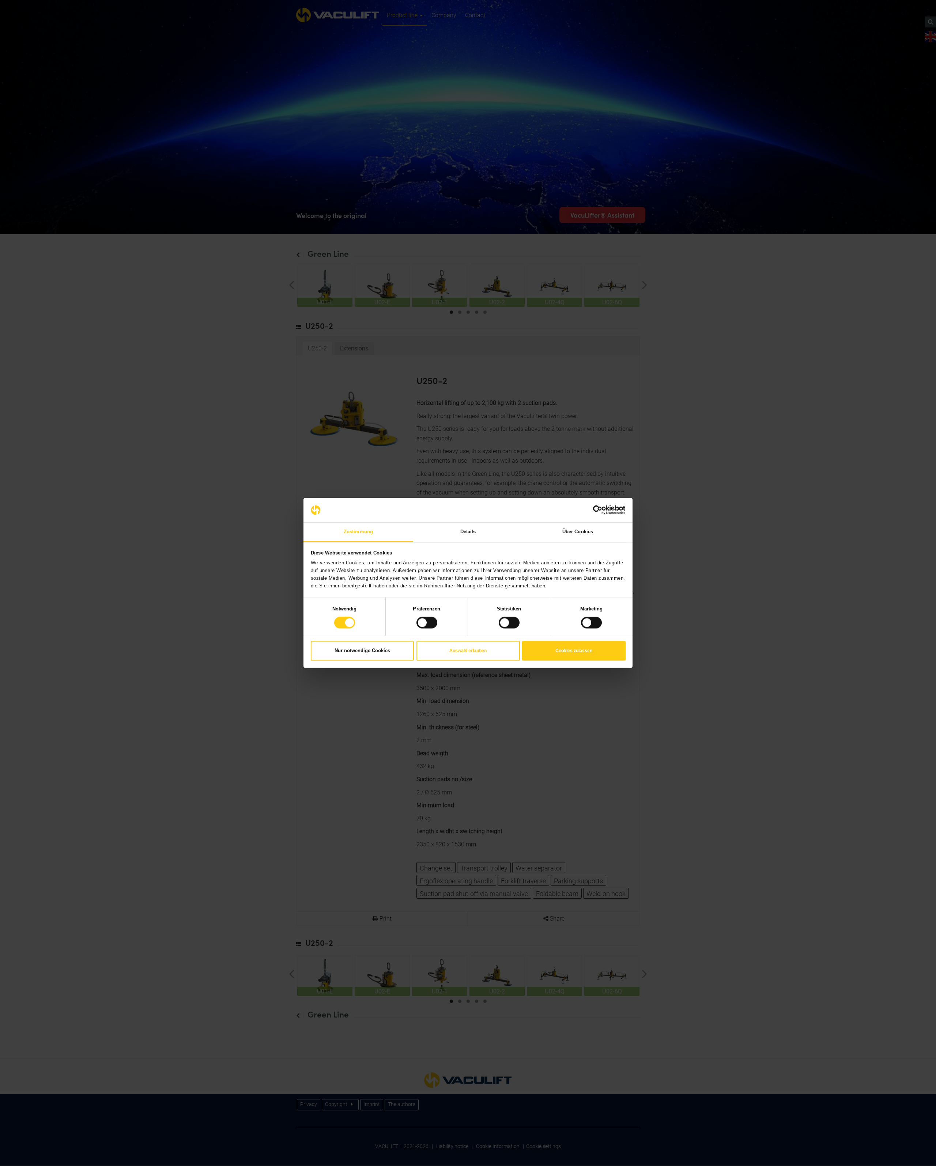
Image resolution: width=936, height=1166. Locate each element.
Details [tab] (468, 531)
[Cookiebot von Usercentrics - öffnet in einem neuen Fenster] (594, 510)
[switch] (426, 623)
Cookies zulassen (573, 650)
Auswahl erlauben (468, 650)
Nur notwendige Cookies (362, 650)
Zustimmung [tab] (358, 531)
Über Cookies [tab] (577, 531)
